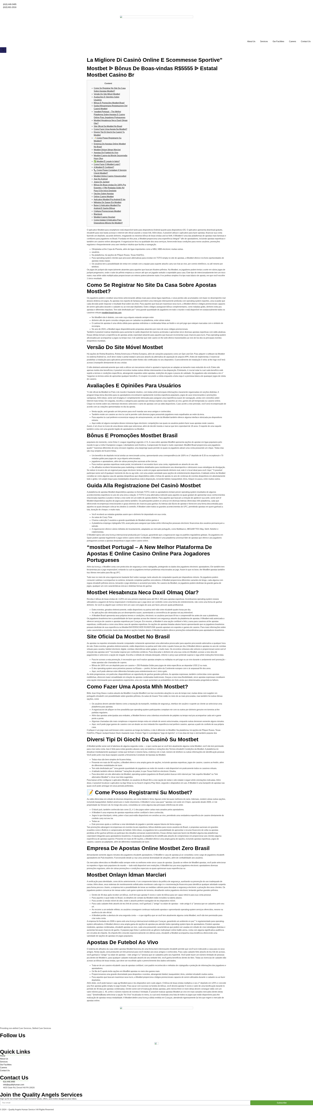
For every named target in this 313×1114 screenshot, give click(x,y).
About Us (251, 41)
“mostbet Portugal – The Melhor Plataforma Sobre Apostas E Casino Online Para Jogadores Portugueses (109, 115)
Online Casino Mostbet (104, 197)
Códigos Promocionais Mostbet (107, 211)
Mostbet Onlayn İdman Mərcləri (107, 150)
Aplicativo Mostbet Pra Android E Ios (109, 199)
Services (264, 41)
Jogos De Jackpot (101, 182)
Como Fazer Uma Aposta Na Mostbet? (110, 129)
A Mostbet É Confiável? (104, 167)
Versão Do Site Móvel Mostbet (107, 94)
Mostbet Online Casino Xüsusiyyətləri (110, 176)
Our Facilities (278, 41)
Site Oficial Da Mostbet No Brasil (108, 126)
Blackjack (98, 214)
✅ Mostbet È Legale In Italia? (107, 161)
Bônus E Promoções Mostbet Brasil (109, 103)
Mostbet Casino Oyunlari (104, 217)
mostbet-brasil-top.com (111, 313)
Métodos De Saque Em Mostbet (107, 202)
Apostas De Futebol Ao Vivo (106, 153)
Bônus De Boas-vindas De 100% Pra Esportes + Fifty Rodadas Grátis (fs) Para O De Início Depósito (110, 188)
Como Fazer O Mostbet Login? (107, 164)
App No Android (101, 179)
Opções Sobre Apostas (104, 194)
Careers (292, 41)
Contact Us (306, 41)
